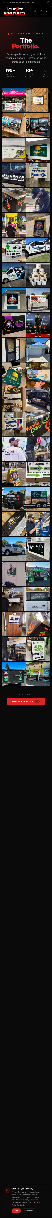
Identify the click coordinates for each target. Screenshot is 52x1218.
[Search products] (34, 10)
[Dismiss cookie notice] (45, 1189)
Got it (16, 1211)
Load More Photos (25, 701)
